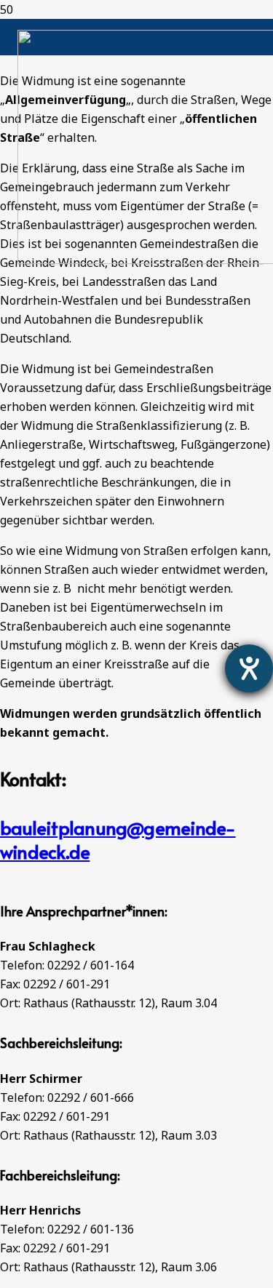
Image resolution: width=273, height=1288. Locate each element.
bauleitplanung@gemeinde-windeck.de (118, 839)
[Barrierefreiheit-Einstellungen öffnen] (249, 668)
